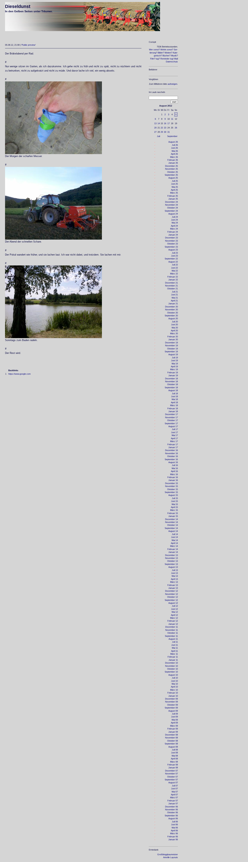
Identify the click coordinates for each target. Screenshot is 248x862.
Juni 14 (174, 537)
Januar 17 (173, 447)
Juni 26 (174, 148)
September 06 (171, 815)
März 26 (174, 157)
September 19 (171, 351)
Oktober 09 (172, 705)
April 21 (174, 300)
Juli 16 (175, 465)
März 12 (174, 618)
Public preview (28, 45)
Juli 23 (175, 253)
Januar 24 (173, 235)
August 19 (173, 354)
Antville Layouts (170, 857)
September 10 (171, 672)
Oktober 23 (172, 244)
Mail (176, 59)
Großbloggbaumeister (167, 854)
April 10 (174, 687)
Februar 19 (172, 372)
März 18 (174, 405)
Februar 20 (172, 336)
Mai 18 (175, 399)
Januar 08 (173, 767)
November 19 (171, 345)
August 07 (173, 782)
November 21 (171, 285)
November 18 (171, 381)
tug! (172, 59)
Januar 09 (173, 732)
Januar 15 (173, 516)
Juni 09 (174, 716)
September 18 (171, 387)
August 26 (173, 142)
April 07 (174, 794)
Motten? (168, 52)
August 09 (173, 711)
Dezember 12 (171, 591)
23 (165, 128)
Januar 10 (173, 696)
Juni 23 (174, 256)
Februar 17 (172, 444)
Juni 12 (174, 609)
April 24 (174, 226)
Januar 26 (173, 163)
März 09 (174, 726)
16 (165, 123)
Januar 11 (173, 660)
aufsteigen (172, 84)
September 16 (171, 459)
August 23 (173, 250)
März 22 (174, 273)
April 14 (174, 543)
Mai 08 (175, 756)
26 (176, 128)
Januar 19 (173, 375)
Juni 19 (174, 360)
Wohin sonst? (166, 49)
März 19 (174, 369)
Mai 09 (175, 720)
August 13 (173, 567)
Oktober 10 (172, 669)
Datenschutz (172, 61)
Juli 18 (175, 393)
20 (155, 128)
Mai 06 (175, 827)
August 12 (173, 603)
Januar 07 (173, 803)
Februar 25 (172, 196)
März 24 (174, 229)
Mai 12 (175, 612)
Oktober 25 (172, 172)
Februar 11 (173, 657)
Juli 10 (175, 678)
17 (168, 123)
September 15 (171, 492)
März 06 (174, 833)
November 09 (171, 702)
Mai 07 (175, 791)
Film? (152, 59)
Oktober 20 (172, 312)
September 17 (171, 423)
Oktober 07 (172, 777)
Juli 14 (175, 534)
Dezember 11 (171, 627)
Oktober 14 (172, 525)
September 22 (171, 258)
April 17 (174, 438)
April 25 (174, 190)
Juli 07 (175, 785)
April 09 (174, 723)
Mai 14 (175, 540)
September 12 (171, 600)
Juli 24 (175, 217)
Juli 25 (175, 181)
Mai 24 (175, 223)
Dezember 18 (171, 378)
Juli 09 (175, 714)
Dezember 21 (171, 283)
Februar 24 (172, 232)
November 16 (171, 453)
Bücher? (166, 55)
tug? (158, 59)
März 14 (174, 546)
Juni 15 (174, 501)
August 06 (173, 818)
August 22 (173, 262)
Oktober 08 (172, 741)
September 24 (171, 211)
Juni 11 (174, 645)
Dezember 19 (171, 342)
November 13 (171, 558)
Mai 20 (175, 327)
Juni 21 (174, 294)
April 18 (174, 402)
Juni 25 (174, 184)
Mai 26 (175, 151)
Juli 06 (175, 821)
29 (162, 132)
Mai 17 (175, 435)
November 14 (171, 522)
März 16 (174, 474)
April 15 (174, 507)
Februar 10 (172, 693)
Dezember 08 (171, 735)
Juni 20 (174, 324)
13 (155, 123)
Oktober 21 (172, 288)
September (172, 136)
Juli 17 (175, 429)
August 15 (173, 495)
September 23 (171, 247)
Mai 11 (175, 648)
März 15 (174, 510)
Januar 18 (173, 411)
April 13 (174, 579)
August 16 (173, 462)
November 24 (171, 205)
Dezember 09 (171, 699)
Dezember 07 (171, 771)
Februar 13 (172, 585)
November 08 (171, 737)
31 (168, 132)
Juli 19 (175, 357)
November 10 (171, 666)
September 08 (171, 743)
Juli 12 (175, 606)
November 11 (171, 630)
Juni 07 (174, 788)
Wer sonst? (154, 49)
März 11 (174, 654)
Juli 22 (175, 264)
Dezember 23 (171, 237)
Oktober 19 (172, 348)
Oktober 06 (172, 812)
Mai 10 (175, 684)
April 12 (174, 615)
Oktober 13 (172, 561)
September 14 (171, 528)
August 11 (173, 639)
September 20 (171, 315)
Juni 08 (174, 752)
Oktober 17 (172, 420)
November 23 (171, 241)
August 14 (173, 531)
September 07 (171, 779)
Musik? (174, 55)
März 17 (174, 441)
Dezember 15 (171, 483)
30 (165, 132)
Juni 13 (174, 573)
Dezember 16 (171, 450)
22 (162, 128)
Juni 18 (174, 396)
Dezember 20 (171, 306)
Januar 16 (173, 480)
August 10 (173, 675)
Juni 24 (174, 220)
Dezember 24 (171, 202)
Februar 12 (172, 621)
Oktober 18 (172, 384)
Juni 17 (174, 432)
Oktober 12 (172, 597)
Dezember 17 (171, 414)
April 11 (174, 651)
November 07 (171, 773)
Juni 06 (174, 824)
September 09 (171, 708)
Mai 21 (175, 298)
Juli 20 (175, 321)
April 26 (174, 154)
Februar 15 (172, 513)
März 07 (174, 797)
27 (155, 132)
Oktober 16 (172, 456)
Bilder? (161, 52)
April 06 (174, 830)
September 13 (171, 564)
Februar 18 (172, 408)
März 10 (174, 690)
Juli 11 (175, 642)
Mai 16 (175, 468)
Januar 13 (173, 588)
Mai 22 (175, 271)
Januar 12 (173, 624)
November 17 (171, 417)
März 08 (174, 762)
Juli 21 (175, 292)
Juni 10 (174, 681)
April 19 (174, 366)
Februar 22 (172, 277)
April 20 (174, 330)
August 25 (173, 178)
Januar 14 (173, 552)
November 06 (171, 809)
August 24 (173, 214)
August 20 (173, 318)
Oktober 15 (172, 489)
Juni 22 (174, 268)
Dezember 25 (171, 166)
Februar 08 (172, 764)
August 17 (173, 426)
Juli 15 (175, 498)
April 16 (174, 471)
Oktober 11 (172, 633)
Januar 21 (173, 303)
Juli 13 (175, 570)
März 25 (174, 193)
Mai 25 (175, 187)
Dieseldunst (17, 6)
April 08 (174, 758)
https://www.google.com (19, 374)
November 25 (171, 169)
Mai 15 (175, 504)
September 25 (171, 175)
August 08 (173, 747)
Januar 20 (173, 339)
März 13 (174, 582)
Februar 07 (172, 800)
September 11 (171, 636)
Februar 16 (172, 477)
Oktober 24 (172, 208)
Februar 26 (172, 160)
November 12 (171, 594)
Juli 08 (175, 750)
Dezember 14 (171, 519)
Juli (158, 136)
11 (172, 119)
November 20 (171, 309)
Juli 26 (175, 145)
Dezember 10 (171, 663)
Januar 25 (173, 199)
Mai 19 (175, 363)
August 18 (173, 390)
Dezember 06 (171, 806)
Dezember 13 (171, 555)
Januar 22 (173, 279)
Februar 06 (172, 836)
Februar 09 (172, 729)
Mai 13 (175, 576)
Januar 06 (173, 839)
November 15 (171, 486)
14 (159, 123)
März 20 (174, 333)
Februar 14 (172, 549)
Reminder (165, 59)
